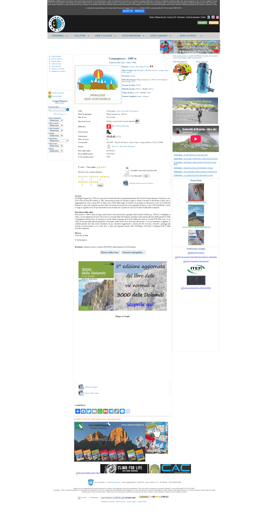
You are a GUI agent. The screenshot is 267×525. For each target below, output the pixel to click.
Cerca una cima (56, 66)
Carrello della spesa (58, 93)
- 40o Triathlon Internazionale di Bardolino (194, 163)
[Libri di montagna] (156, 453)
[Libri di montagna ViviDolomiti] (196, 284)
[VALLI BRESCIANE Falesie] (196, 237)
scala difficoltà (123, 126)
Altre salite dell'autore (127, 146)
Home (151, 17)
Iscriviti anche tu (56, 59)
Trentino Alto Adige (136, 67)
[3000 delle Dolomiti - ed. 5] (122, 310)
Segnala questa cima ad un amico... (142, 183)
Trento (146, 67)
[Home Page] (56, 32)
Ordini (203, 17)
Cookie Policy (142, 501)
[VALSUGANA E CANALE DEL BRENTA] (196, 212)
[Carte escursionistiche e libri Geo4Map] (196, 288)
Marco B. (115, 146)
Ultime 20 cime (56, 64)
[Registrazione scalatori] (214, 24)
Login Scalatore (56, 56)
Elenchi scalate (56, 61)
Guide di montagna (193, 17)
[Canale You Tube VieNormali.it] (213, 17)
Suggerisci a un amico (58, 71)
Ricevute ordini (56, 96)
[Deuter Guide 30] (205, 93)
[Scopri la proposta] (195, 123)
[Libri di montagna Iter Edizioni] (196, 273)
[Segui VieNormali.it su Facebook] (208, 17)
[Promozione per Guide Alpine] (190, 53)
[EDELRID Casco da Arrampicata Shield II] (182, 80)
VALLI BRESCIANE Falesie (196, 238)
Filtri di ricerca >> (60, 114)
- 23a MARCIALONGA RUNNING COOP (193, 154)
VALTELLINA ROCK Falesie (196, 188)
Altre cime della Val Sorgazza (127, 111)
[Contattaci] (82, 497)
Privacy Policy (131, 501)
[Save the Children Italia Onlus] (88, 473)
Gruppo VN (171, 17)
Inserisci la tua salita (57, 69)
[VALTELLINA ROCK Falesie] (196, 187)
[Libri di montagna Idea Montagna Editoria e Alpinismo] (196, 257)
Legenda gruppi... (60, 103)
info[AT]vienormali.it (113, 482)
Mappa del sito (160, 17)
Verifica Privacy (121, 501)
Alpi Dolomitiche (151, 70)
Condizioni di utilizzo (107, 501)
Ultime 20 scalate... (91, 387)
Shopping (180, 17)
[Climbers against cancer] (169, 473)
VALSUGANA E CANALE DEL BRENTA (196, 213)
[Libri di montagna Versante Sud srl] (196, 261)
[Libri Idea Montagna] (109, 461)
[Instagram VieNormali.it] (217, 17)
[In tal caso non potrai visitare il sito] (139, 12)
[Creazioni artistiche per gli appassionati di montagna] (196, 252)
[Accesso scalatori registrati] (202, 24)
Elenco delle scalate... (92, 393)
